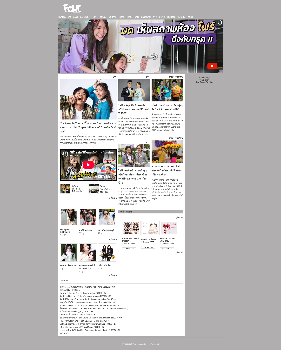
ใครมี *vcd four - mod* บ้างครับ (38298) (85, 296)
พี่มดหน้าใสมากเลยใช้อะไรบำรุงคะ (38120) (83, 293)
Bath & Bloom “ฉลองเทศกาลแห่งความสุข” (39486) (88, 324)
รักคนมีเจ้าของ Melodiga (106, 189)
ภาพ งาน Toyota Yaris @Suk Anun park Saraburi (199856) (90, 330)
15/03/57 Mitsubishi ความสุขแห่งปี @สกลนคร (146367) (89, 305)
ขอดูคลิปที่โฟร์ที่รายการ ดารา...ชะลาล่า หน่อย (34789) (88, 302)
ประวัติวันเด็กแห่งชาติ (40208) (77, 315)
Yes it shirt (204, 80)
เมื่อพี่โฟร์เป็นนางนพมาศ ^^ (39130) (82, 327)
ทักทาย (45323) (70, 290)
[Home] (72, 13)
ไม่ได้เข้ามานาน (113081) (76, 311)
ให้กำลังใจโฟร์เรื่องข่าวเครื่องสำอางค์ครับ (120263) (88, 287)
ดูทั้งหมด (113, 198)
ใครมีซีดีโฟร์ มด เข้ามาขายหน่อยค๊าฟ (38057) (88, 299)
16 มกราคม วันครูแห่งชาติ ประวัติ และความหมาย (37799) (91, 318)
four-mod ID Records (77, 188)
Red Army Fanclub (204, 82)
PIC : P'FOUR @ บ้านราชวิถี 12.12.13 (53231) (84, 321)
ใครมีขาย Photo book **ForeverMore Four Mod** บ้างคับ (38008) (94, 308)
